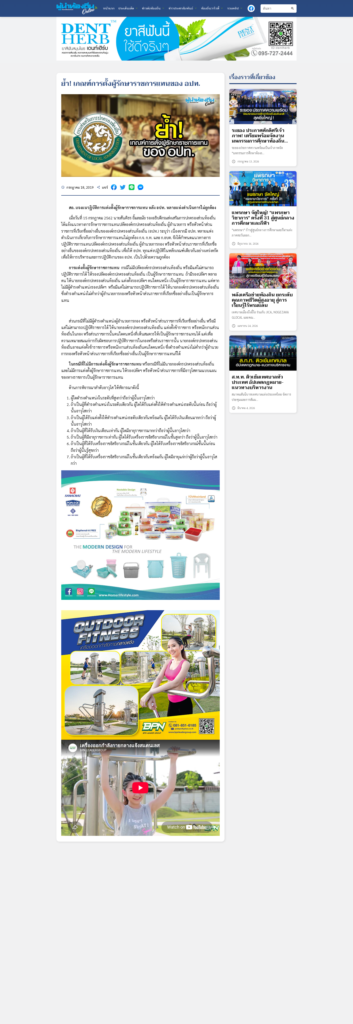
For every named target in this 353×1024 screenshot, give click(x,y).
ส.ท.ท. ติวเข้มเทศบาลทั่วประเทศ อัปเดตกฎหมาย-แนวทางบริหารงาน (258, 382)
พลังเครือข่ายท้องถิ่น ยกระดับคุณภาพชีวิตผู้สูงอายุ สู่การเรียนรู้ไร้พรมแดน (262, 300)
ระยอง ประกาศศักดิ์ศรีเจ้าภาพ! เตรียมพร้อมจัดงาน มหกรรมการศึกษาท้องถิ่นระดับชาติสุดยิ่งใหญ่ (258, 136)
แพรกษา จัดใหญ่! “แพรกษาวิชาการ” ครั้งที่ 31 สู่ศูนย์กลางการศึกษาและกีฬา (263, 218)
